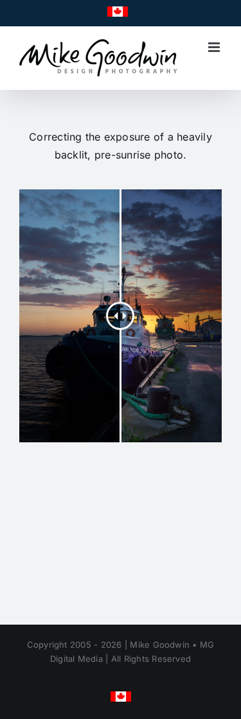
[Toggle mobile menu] (215, 47)
